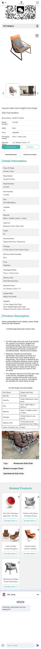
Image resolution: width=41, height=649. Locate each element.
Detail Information (11, 154)
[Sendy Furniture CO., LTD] (21, 2)
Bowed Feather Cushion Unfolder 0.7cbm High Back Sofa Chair (30, 547)
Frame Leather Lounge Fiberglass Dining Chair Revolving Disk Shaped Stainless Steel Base (10, 547)
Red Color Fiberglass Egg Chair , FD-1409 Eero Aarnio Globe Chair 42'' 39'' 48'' (10, 514)
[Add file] (3, 645)
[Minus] (37, 594)
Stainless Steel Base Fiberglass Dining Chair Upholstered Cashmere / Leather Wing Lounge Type (30, 514)
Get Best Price (11, 147)
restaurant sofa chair (23, 463)
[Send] (38, 645)
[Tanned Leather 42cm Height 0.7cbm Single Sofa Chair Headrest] (20, 58)
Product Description (30, 154)
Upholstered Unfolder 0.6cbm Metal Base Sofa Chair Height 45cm (10, 580)
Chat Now (30, 147)
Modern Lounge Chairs (13, 468)
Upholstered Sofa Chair (13, 474)
